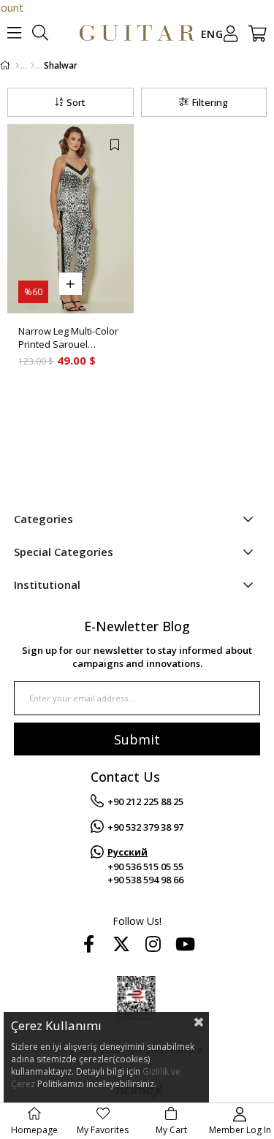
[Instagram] (153, 944)
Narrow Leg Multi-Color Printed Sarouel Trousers (68, 337)
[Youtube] (186, 944)
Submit (137, 739)
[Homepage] (17, 65)
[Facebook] (89, 944)
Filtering (210, 102)
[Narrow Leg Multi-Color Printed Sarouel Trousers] (70, 218)
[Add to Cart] (70, 284)
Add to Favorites (114, 145)
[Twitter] (121, 944)
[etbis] (137, 998)
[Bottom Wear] (32, 65)
